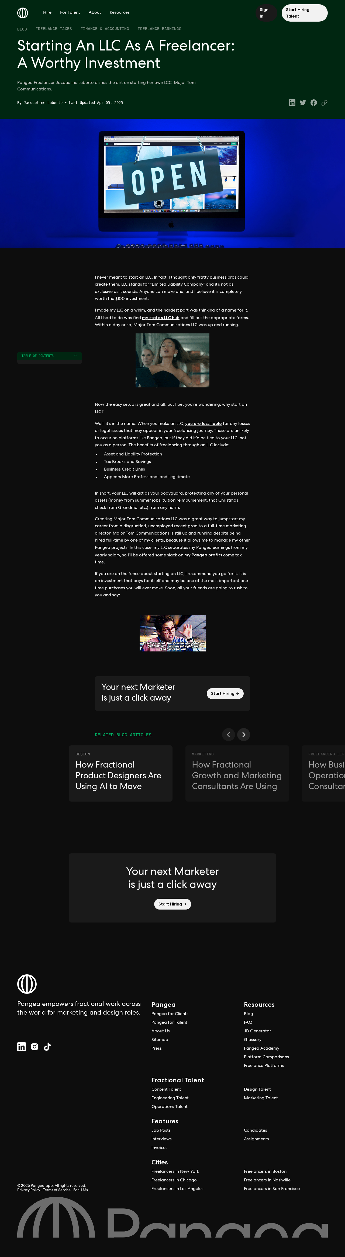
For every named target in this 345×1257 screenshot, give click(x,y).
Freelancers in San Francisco (272, 1189)
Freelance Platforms (264, 1066)
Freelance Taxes (54, 28)
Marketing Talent (261, 1098)
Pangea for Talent (169, 1023)
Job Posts (161, 1131)
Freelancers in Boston (265, 1172)
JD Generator (257, 1031)
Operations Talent (169, 1107)
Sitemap (159, 1040)
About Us (160, 1031)
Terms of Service (57, 1190)
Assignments (256, 1139)
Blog (22, 29)
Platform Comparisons (266, 1057)
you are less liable (203, 423)
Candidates (255, 1131)
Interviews (161, 1139)
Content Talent (166, 1090)
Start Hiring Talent (297, 13)
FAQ (248, 1023)
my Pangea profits (203, 554)
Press (156, 1049)
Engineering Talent (170, 1098)
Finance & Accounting (105, 28)
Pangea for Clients (169, 1014)
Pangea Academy (261, 1049)
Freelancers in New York (175, 1172)
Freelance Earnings (159, 28)
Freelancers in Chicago (174, 1180)
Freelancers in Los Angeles (177, 1189)
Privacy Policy (28, 1190)
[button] (228, 734)
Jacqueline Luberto (43, 102)
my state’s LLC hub (161, 317)
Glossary (252, 1040)
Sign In (264, 13)
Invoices (159, 1148)
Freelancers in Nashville (267, 1180)
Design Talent (257, 1090)
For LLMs (80, 1190)
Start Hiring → (225, 693)
